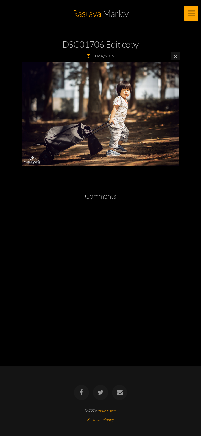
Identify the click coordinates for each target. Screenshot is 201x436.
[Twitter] (100, 392)
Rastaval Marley (100, 419)
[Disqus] (100, 273)
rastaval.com (107, 410)
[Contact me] (119, 392)
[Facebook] (81, 392)
